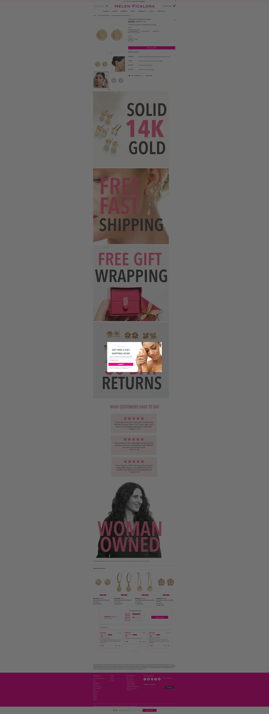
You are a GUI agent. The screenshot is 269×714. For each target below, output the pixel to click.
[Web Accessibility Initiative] (0, 712)
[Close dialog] (160, 343)
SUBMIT (121, 364)
